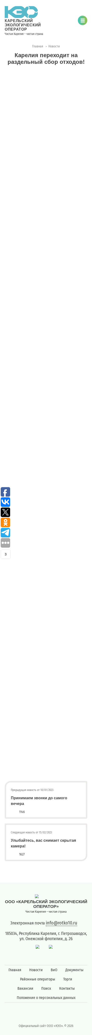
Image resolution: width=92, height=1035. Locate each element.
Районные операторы (37, 979)
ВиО (54, 970)
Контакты (67, 988)
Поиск (46, 988)
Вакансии (25, 988)
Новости (36, 970)
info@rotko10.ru (61, 923)
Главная (14, 970)
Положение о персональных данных (46, 997)
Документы (74, 970)
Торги (67, 979)
